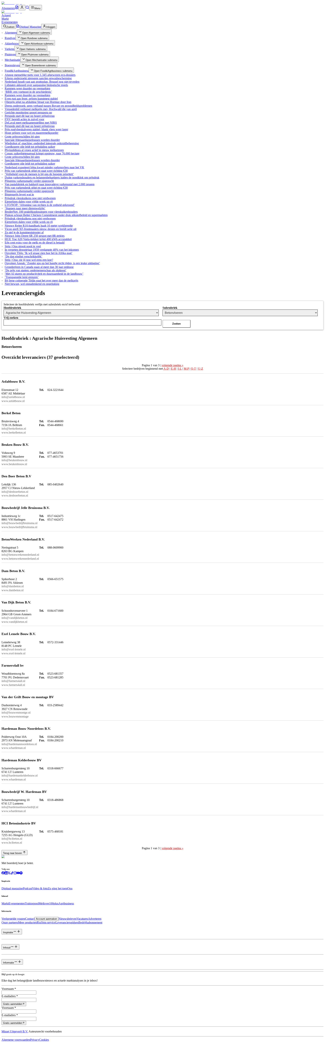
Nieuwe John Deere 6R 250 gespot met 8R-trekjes (35, 235)
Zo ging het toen (57, 888)
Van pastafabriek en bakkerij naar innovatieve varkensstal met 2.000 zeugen (49, 184)
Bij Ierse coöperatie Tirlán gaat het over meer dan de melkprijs (41, 280)
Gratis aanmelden (12, 1004)
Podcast (27, 888)
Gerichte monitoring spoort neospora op (28, 112)
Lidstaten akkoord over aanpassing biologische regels (36, 85)
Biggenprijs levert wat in (19, 194)
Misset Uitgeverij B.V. (15, 1031)
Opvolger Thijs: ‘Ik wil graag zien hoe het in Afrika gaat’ (38, 253)
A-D (166, 368)
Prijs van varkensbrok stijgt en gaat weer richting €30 (36, 170)
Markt (5, 18)
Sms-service (48, 922)
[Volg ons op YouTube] (18, 873)
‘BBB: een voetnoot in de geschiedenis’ (28, 91)
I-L (180, 368)
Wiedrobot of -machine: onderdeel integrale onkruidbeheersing (42, 143)
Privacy (34, 1039)
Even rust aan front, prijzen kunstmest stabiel (31, 98)
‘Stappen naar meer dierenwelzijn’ (25, 208)
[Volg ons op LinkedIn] (6, 873)
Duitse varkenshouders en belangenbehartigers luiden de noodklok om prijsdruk (52, 177)
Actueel (6, 15)
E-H (173, 368)
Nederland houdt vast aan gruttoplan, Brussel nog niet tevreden (42, 81)
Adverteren (94, 918)
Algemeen (11, 32)
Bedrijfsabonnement (90, 922)
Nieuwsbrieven (67, 918)
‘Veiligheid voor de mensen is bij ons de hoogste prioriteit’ (39, 174)
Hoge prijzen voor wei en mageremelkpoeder (31, 132)
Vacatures (82, 918)
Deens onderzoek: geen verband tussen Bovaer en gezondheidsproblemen (48, 105)
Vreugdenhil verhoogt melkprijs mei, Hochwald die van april (41, 109)
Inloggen (50, 27)
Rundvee (10, 38)
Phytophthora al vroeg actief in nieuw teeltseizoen (34, 150)
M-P (186, 368)
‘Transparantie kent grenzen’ (22, 277)
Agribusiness (66, 903)
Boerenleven (12, 65)
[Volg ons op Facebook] (3, 873)
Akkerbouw (12, 43)
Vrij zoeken (11, 317)
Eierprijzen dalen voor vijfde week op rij (29, 201)
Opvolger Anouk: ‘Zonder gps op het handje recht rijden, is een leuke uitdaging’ (52, 263)
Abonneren (8, 8)
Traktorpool (32, 903)
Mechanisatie (12, 59)
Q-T (193, 368)
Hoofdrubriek (12, 307)
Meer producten (27, 922)
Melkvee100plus (48, 903)
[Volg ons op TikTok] (12, 873)
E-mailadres (10, 996)
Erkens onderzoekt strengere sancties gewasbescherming (38, 78)
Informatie (8, 962)
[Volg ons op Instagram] (15, 873)
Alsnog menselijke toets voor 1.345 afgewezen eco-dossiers (40, 74)
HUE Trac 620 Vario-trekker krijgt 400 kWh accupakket (38, 239)
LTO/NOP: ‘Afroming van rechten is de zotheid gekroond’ (40, 205)
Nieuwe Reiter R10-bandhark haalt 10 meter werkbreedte (39, 225)
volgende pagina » (172, 365)
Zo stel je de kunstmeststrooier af (24, 232)
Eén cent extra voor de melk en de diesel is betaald (35, 242)
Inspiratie (8, 932)
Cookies (44, 1039)
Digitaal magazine (12, 888)
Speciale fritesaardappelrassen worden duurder (32, 140)
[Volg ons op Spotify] (21, 873)
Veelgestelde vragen (13, 918)
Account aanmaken (46, 918)
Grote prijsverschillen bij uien (22, 136)
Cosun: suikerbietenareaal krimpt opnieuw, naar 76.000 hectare (42, 153)
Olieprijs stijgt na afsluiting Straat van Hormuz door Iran (38, 102)
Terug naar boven (12, 853)
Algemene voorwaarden (16, 1039)
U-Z (200, 368)
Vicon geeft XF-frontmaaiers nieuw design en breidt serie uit (40, 229)
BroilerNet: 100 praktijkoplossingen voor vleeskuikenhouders (41, 211)
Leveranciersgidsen (66, 922)
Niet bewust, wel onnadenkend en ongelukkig (32, 283)
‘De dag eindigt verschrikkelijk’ (23, 256)
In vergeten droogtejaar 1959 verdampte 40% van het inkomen (42, 249)
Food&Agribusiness (17, 70)
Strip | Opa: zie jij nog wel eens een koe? (29, 259)
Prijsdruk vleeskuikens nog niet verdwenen (30, 198)
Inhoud (6, 947)
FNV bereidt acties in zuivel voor (24, 119)
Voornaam (9, 988)
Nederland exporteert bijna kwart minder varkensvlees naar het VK (44, 167)
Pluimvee (10, 54)
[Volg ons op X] (9, 873)
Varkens (9, 49)
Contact (29, 918)
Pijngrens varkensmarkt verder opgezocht (29, 180)
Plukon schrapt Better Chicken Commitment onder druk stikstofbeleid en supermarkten (56, 215)
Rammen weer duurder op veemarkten (27, 88)
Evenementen (10, 22)
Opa (69, 888)
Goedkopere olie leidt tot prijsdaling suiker (30, 146)
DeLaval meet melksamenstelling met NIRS (31, 122)
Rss (39, 922)
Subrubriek (169, 307)
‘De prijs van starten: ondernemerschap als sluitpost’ (35, 270)
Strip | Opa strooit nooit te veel (23, 246)
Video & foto (40, 888)
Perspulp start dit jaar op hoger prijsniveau (30, 115)
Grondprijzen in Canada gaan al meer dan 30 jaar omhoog (39, 267)
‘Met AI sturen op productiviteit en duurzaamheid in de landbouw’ (44, 273)
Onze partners (10, 922)
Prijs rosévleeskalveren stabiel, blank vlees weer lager (36, 129)
